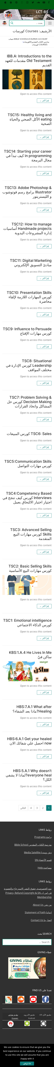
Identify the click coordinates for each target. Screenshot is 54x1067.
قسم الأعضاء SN (43, 860)
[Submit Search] (12, 23)
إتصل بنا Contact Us (41, 920)
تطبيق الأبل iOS (45, 1015)
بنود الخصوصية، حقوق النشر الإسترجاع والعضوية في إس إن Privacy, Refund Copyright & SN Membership (28, 893)
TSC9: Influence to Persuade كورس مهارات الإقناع (27, 331)
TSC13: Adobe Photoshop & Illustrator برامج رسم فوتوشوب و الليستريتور (27, 192)
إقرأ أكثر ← (44, 100)
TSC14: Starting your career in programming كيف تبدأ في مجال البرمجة (28, 155)
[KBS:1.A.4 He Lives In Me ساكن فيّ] (27, 671)
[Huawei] (49, 7)
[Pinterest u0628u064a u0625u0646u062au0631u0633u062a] (16, 2)
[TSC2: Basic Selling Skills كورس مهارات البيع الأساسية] (27, 585)
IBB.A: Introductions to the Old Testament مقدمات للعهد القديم (28, 60)
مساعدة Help (45, 867)
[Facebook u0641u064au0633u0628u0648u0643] (48, 2)
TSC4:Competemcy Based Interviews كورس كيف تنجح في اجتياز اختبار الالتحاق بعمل (27, 497)
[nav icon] (49, 23)
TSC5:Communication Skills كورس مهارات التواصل (28, 463)
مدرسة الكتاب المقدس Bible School (33, 844)
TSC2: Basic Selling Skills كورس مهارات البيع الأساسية (30, 568)
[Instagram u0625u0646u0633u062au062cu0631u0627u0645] (27, 2)
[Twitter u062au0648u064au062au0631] (33, 2)
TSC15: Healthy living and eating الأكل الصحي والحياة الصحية (30, 119)
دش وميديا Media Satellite (38, 852)
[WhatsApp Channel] (22, 2)
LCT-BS (42, 11)
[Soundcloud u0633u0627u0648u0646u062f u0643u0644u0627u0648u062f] (38, 2)
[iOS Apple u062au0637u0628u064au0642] (5, 2)
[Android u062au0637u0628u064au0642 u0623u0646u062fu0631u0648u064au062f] (11, 2)
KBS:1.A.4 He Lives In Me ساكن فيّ (30, 654)
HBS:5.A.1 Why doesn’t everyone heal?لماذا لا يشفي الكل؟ (29, 775)
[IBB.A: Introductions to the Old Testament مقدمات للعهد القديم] (27, 79)
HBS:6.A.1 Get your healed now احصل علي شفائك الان (29, 741)
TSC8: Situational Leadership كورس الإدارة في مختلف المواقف (29, 365)
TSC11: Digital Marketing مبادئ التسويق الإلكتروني (31, 262)
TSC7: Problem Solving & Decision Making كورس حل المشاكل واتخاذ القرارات (29, 401)
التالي (23, 808)
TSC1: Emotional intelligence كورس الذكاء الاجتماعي (27, 622)
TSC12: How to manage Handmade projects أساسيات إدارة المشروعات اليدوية (27, 228)
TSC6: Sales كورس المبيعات (29, 434)
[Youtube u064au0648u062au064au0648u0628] (44, 2)
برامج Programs (43, 837)
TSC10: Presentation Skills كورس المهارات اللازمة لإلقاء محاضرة (29, 297)
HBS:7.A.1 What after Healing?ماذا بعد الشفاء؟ (32, 709)
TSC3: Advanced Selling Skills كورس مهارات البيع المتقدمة (31, 534)
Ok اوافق (27, 1063)
